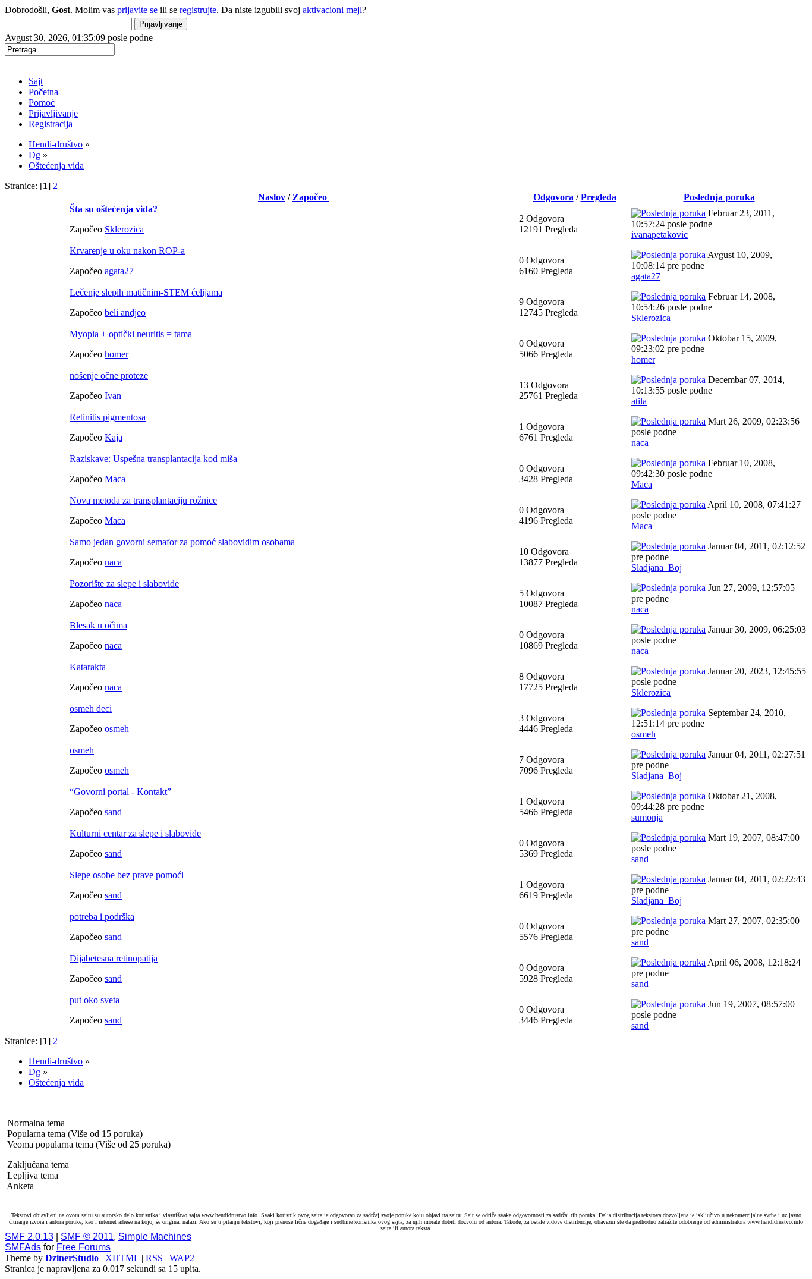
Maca (115, 479)
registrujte (198, 10)
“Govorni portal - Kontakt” (120, 792)
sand (113, 812)
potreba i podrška (102, 917)
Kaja (113, 437)
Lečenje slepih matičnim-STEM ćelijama (146, 292)
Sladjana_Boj (656, 567)
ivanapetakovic (659, 235)
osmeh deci (91, 708)
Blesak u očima (98, 625)
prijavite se (137, 10)
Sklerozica (124, 229)
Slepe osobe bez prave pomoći (127, 875)
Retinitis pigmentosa (108, 417)
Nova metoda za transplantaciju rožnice (143, 500)
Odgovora (553, 197)
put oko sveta (94, 1000)
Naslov (271, 197)
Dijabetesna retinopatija (114, 958)
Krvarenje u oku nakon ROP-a (127, 251)
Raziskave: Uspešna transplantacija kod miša (153, 459)
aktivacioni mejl (332, 10)
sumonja (647, 817)
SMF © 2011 (87, 1236)
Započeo (310, 197)
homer (116, 354)
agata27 (119, 271)
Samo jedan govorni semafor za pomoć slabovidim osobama (182, 542)
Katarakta (88, 667)
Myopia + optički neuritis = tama (131, 334)
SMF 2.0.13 (29, 1236)
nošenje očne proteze (109, 375)
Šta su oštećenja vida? (114, 209)
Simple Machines (154, 1236)
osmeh (117, 729)
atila (639, 401)
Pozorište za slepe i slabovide (124, 584)
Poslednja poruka (719, 197)
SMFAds (23, 1247)
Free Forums (83, 1247)
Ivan (113, 396)
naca (640, 443)
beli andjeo (125, 312)
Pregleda (598, 197)
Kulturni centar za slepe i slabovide (135, 833)
